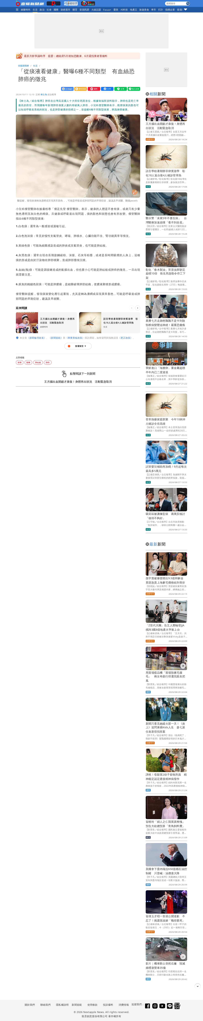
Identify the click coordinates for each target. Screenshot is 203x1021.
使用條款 (92, 1004)
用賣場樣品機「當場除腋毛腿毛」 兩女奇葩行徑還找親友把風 (165, 676)
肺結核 (38, 362)
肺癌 (48, 362)
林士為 (44, 94)
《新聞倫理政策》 (36, 337)
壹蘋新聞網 (23, 65)
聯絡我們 (45, 1004)
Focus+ (107, 9)
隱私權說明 (61, 1004)
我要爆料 (93, 89)
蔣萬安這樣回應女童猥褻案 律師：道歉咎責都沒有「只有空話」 (63, 56)
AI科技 (124, 9)
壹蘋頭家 (182, 9)
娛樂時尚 (26, 9)
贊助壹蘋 (80, 89)
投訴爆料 (108, 1004)
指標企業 (170, 9)
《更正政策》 (125, 337)
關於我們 (30, 1004)
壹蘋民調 (84, 9)
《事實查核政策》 (75, 337)
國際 (56, 9)
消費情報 (124, 1004)
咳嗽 (28, 362)
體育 (74, 9)
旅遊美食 (144, 9)
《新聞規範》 (56, 337)
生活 (35, 9)
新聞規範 (77, 1004)
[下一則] (137, 308)
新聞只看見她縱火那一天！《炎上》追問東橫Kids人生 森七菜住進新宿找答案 (165, 727)
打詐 (160, 9)
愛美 (116, 9)
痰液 (20, 362)
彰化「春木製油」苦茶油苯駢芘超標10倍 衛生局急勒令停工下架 (165, 274)
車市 (153, 9)
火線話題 (96, 9)
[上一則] (131, 308)
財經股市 (65, 9)
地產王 (133, 9)
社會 (49, 9)
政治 (42, 9)
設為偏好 (66, 89)
